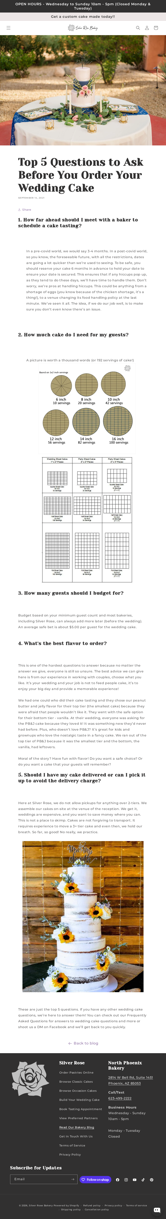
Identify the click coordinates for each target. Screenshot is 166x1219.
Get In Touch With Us (76, 1136)
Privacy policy (113, 1205)
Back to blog (86, 1043)
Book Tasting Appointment (80, 1109)
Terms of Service (72, 1145)
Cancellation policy (97, 1209)
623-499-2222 (119, 1098)
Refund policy (92, 1205)
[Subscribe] (72, 1179)
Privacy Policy (70, 1154)
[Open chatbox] (157, 1210)
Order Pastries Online (76, 1072)
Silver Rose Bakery (41, 1205)
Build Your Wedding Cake (79, 1100)
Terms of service (136, 1205)
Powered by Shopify (66, 1205)
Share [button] (26, 209)
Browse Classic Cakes (76, 1081)
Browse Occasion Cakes (78, 1091)
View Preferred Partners (78, 1118)
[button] (8, 27)
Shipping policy (71, 1209)
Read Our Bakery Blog (76, 1127)
